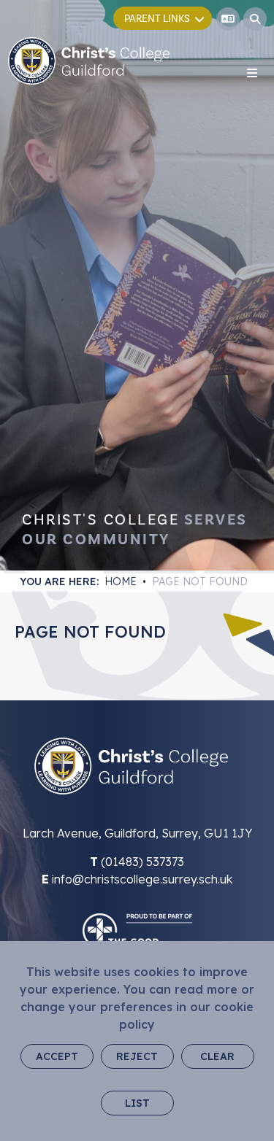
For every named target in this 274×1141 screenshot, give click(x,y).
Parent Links (157, 19)
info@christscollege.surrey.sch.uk (142, 879)
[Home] (88, 60)
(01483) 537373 (142, 861)
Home (120, 581)
